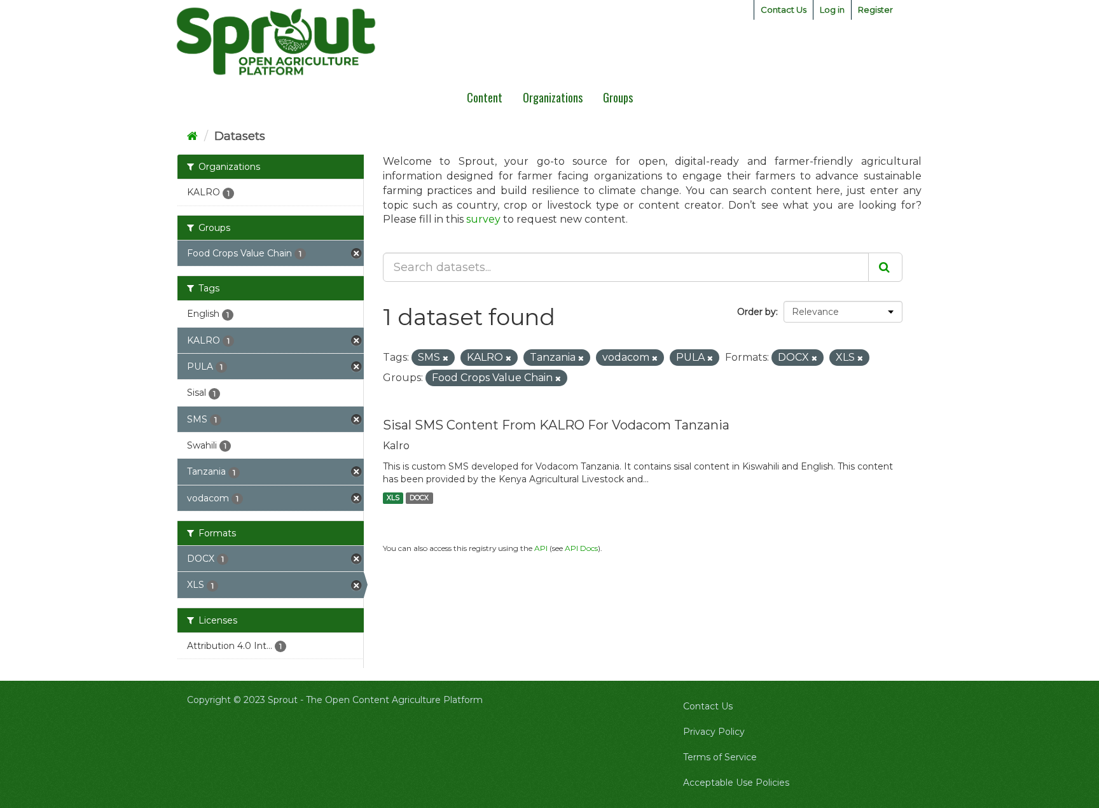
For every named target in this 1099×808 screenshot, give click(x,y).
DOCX (419, 498)
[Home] (192, 136)
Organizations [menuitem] (553, 97)
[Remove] (445, 358)
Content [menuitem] (484, 97)
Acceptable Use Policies (736, 782)
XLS (393, 498)
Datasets (239, 136)
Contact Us (783, 9)
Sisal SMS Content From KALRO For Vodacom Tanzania (556, 425)
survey (483, 219)
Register (875, 9)
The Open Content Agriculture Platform (394, 700)
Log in (832, 9)
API (541, 548)
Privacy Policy (714, 731)
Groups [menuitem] (618, 97)
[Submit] (885, 267)
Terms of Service (720, 757)
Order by (756, 311)
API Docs (581, 548)
